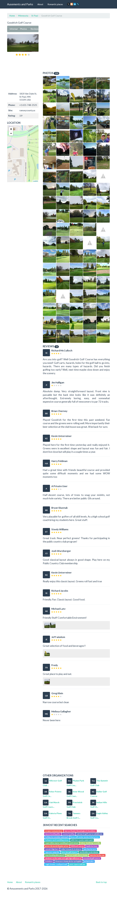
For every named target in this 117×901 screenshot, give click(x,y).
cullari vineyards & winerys (71, 849)
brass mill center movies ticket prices (85, 837)
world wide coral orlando (88, 852)
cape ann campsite (52, 852)
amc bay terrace (90, 849)
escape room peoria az (53, 831)
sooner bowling (68, 834)
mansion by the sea (97, 855)
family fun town (92, 846)
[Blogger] (71, 4)
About (40, 4)
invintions (49, 861)
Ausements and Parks (20, 4)
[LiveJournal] (78, 4)
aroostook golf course (91, 858)
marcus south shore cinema (77, 855)
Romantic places (55, 4)
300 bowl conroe (77, 846)
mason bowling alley (52, 834)
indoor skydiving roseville (90, 843)
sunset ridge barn (52, 849)
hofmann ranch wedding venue (57, 840)
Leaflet (35, 181)
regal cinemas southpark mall (56, 864)
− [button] (11, 133)
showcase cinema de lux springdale (68, 861)
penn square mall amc (77, 864)
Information (14, 29)
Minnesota (23, 15)
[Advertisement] (23, 74)
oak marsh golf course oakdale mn (89, 834)
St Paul (34, 15)
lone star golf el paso (69, 852)
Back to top (101, 882)
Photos (23, 29)
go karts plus (89, 861)
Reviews (35, 29)
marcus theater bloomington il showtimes (80, 831)
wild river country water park (82, 840)
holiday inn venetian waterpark (57, 837)
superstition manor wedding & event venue (61, 843)
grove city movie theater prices (57, 846)
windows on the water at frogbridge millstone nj (63, 858)
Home (12, 15)
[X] (68, 4)
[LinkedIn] (74, 4)
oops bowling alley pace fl (54, 855)
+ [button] (11, 129)
